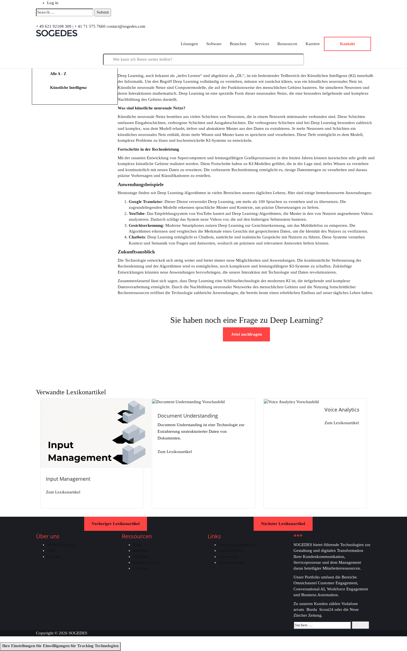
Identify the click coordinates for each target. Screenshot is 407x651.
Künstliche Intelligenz (68, 88)
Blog (137, 544)
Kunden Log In (146, 562)
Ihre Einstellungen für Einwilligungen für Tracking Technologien (60, 646)
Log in (52, 3)
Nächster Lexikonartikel (283, 523)
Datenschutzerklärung (238, 544)
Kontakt (54, 556)
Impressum (228, 556)
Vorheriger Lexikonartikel (116, 523)
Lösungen (189, 44)
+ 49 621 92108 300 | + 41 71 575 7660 (70, 26)
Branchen (238, 44)
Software (213, 44)
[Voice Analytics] (291, 401)
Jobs (51, 550)
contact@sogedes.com (126, 26)
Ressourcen (287, 44)
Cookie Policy (231, 550)
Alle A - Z (58, 74)
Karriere (313, 44)
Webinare (141, 556)
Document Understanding (188, 415)
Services (262, 44)
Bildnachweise (231, 562)
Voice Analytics (341, 409)
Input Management (68, 478)
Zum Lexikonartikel (63, 492)
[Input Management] (95, 433)
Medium (140, 550)
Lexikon (140, 568)
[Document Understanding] (188, 401)
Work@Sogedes (61, 544)
